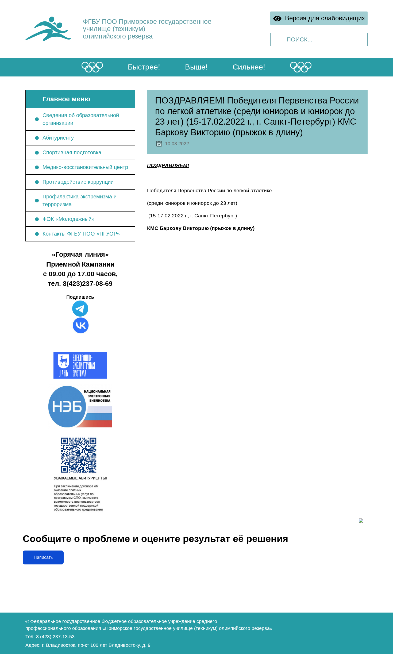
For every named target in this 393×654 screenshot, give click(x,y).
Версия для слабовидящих (323, 18)
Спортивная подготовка (72, 152)
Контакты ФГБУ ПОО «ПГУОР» (81, 234)
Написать (43, 557)
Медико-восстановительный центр (85, 167)
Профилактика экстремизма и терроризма (80, 200)
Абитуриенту (58, 138)
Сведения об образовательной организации (81, 119)
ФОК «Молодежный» (68, 219)
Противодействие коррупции (78, 182)
